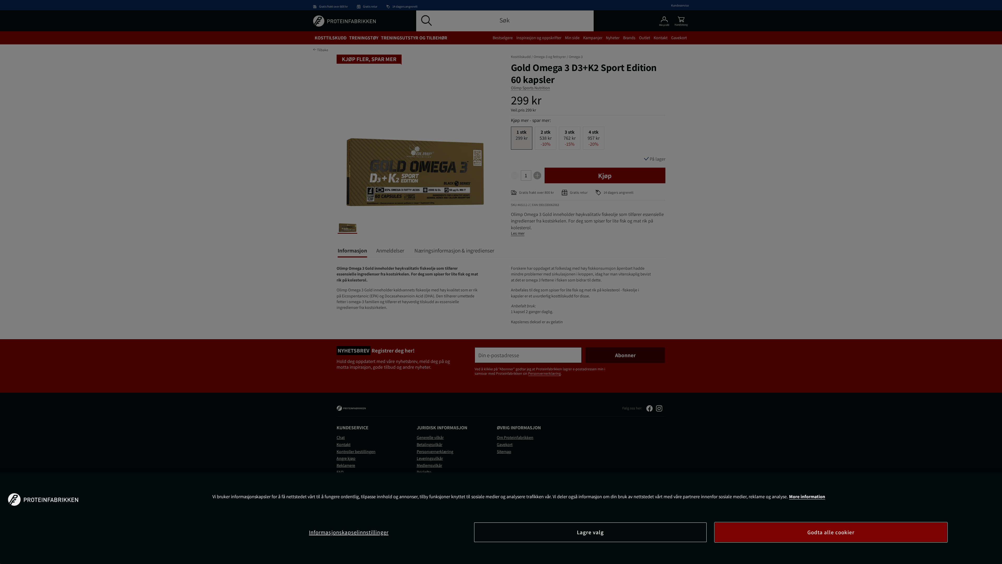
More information (807, 497)
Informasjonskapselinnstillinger (349, 532)
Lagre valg (590, 532)
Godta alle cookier (831, 532)
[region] (501, 518)
